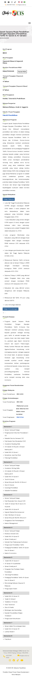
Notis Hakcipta (16, 674)
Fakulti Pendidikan (10, 115)
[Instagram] (12, 2)
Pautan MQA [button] (22, 71)
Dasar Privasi (12, 672)
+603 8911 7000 (10, 4)
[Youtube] (8, 2)
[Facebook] (5, 2)
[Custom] (15, 2)
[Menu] (29, 23)
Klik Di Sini (20, 417)
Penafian (5, 672)
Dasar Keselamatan (23, 672)
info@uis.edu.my (21, 4)
